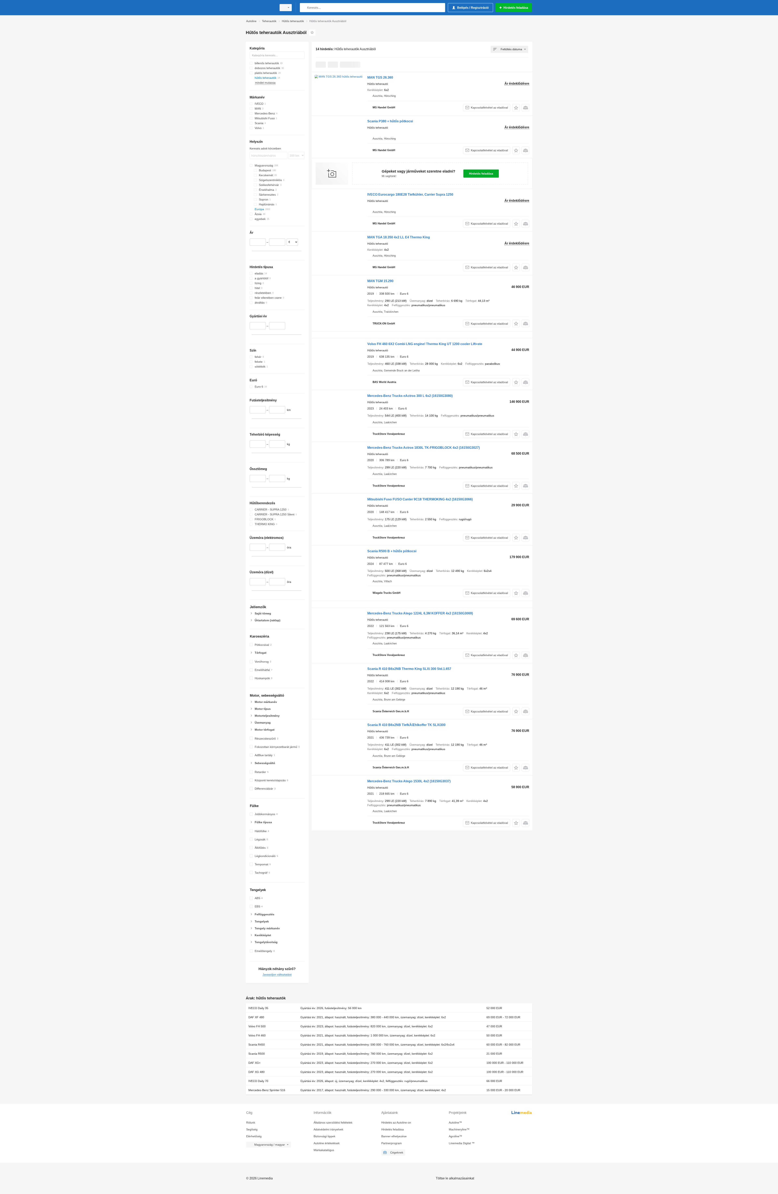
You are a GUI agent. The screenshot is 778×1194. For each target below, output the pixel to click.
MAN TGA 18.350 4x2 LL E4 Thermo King (398, 237)
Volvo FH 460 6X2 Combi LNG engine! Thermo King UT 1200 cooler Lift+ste (424, 344)
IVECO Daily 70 (258, 1081)
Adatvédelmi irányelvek (328, 1129)
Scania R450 (256, 1044)
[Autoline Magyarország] (260, 7)
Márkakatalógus (324, 1150)
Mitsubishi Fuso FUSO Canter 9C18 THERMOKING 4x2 (420, 499)
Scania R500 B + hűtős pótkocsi (391, 551)
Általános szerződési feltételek (333, 1122)
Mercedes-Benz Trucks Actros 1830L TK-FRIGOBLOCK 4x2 (423, 447)
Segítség (252, 1129)
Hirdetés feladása (481, 173)
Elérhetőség (254, 1136)
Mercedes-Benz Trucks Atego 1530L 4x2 (409, 781)
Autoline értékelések (327, 1143)
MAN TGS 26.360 (380, 77)
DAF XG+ (254, 1062)
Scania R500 (256, 1053)
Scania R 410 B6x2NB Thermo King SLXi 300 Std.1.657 (409, 669)
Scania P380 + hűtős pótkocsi (390, 121)
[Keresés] (303, 7)
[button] (516, 107)
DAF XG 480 (256, 1072)
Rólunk (250, 1122)
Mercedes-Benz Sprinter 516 (266, 1090)
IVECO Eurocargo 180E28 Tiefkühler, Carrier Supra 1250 (410, 194)
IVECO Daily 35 (258, 1008)
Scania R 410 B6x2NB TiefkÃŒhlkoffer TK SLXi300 (406, 725)
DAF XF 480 (256, 1017)
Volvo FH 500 (257, 1026)
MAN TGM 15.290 (380, 281)
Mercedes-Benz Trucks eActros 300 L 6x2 (410, 396)
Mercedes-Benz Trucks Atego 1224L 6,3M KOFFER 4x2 (420, 613)
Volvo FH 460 (257, 1035)
